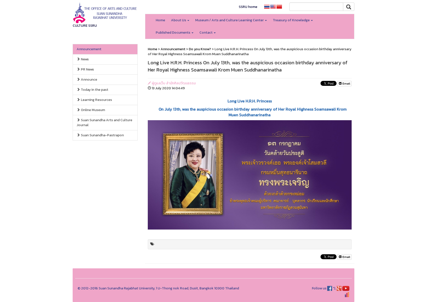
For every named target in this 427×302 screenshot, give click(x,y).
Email (346, 83)
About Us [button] (179, 20)
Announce (88, 79)
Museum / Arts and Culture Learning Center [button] (229, 20)
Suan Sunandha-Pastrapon (102, 135)
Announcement (89, 49)
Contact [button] (206, 32)
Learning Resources (96, 99)
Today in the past (94, 89)
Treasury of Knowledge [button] (291, 20)
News (84, 59)
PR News (87, 69)
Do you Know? (200, 49)
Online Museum (92, 110)
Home (160, 20)
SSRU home (248, 6)
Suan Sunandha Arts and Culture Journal (104, 122)
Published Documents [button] (173, 32)
